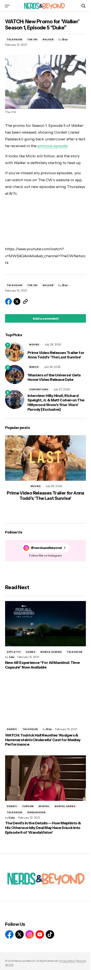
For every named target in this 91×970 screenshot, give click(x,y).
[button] (7, 6)
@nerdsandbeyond (46, 548)
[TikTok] (50, 934)
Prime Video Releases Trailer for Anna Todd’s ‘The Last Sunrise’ (56, 355)
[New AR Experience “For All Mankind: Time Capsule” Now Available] (45, 624)
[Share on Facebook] (8, 301)
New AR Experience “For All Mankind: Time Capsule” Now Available (42, 665)
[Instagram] (29, 934)
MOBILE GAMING (51, 652)
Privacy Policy (67, 960)
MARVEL (44, 806)
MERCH (34, 367)
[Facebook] (9, 934)
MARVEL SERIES (65, 806)
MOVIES (34, 344)
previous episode (52, 146)
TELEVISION (14, 39)
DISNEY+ (12, 729)
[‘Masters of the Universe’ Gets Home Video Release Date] (14, 374)
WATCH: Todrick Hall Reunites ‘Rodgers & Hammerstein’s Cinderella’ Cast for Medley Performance (43, 740)
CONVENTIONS (38, 389)
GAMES (30, 652)
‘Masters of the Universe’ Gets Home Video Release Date (54, 377)
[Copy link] (25, 301)
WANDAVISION (36, 812)
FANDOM (28, 806)
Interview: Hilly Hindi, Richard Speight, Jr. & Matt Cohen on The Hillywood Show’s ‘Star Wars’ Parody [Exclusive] (56, 403)
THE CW (32, 39)
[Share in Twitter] (17, 301)
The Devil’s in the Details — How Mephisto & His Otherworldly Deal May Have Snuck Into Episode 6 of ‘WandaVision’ (43, 828)
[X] (19, 934)
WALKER (48, 39)
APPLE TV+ (14, 652)
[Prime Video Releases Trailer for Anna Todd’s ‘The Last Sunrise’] (14, 352)
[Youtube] (40, 934)
